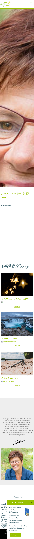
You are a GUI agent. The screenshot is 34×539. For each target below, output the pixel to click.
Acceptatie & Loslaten (10, 341)
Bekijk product (15, 535)
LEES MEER (17, 306)
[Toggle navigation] (31, 3)
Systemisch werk (8, 381)
